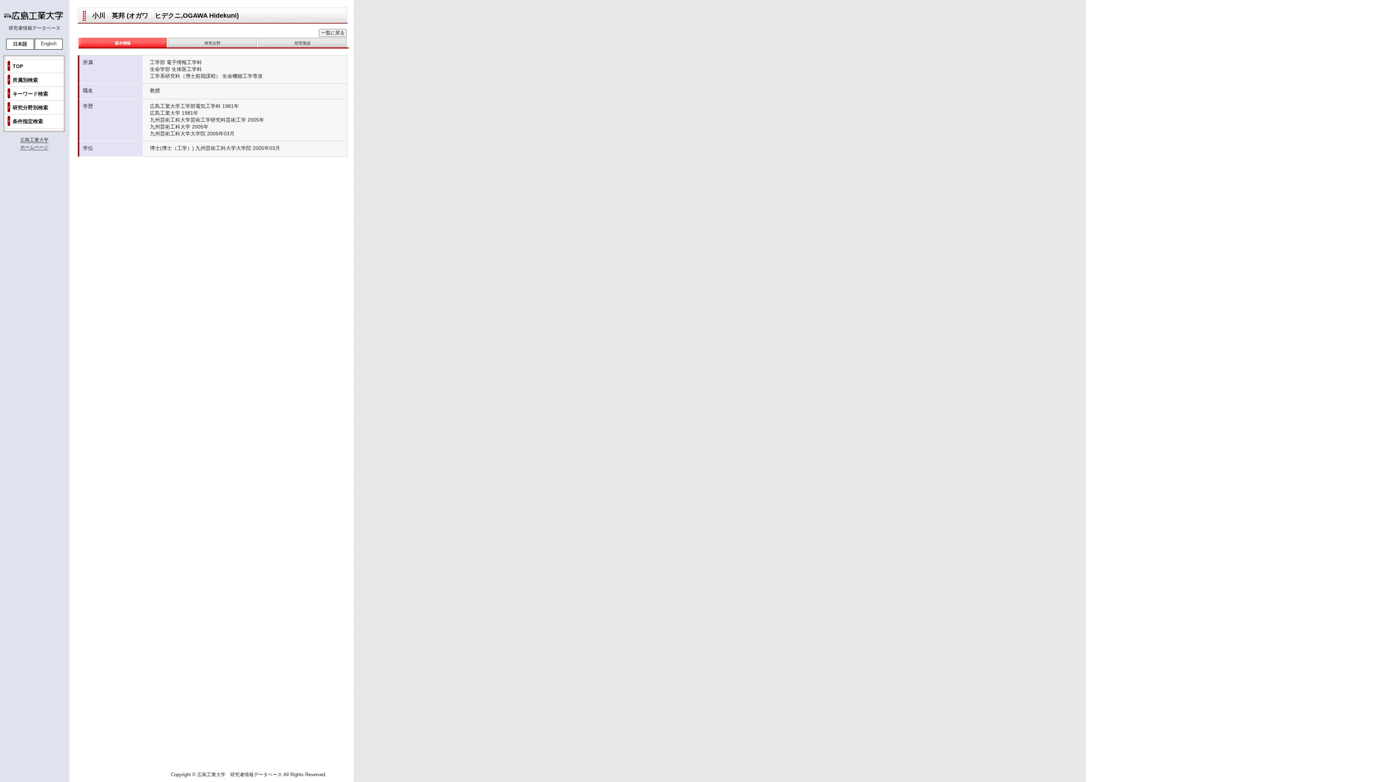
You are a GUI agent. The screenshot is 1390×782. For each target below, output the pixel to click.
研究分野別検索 (30, 107)
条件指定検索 (28, 121)
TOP (18, 66)
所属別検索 (25, 80)
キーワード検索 (30, 94)
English (48, 43)
